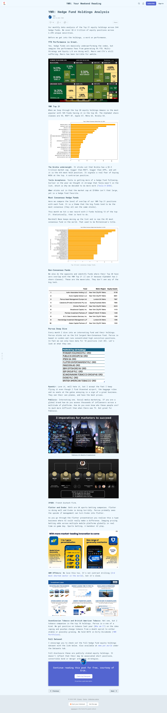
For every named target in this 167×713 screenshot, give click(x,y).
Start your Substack (78, 704)
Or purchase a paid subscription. (83, 681)
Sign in (161, 3)
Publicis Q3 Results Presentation (83, 455)
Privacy (79, 699)
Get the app (93, 704)
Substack (74, 709)
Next (112, 691)
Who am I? (100, 626)
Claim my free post (83, 676)
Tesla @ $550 (104, 186)
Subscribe (151, 3)
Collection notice (93, 699)
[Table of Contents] (2, 356)
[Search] (139, 3)
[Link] (45, 42)
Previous (56, 691)
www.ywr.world (105, 645)
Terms (85, 699)
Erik (54, 16)
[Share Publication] (143, 3)
